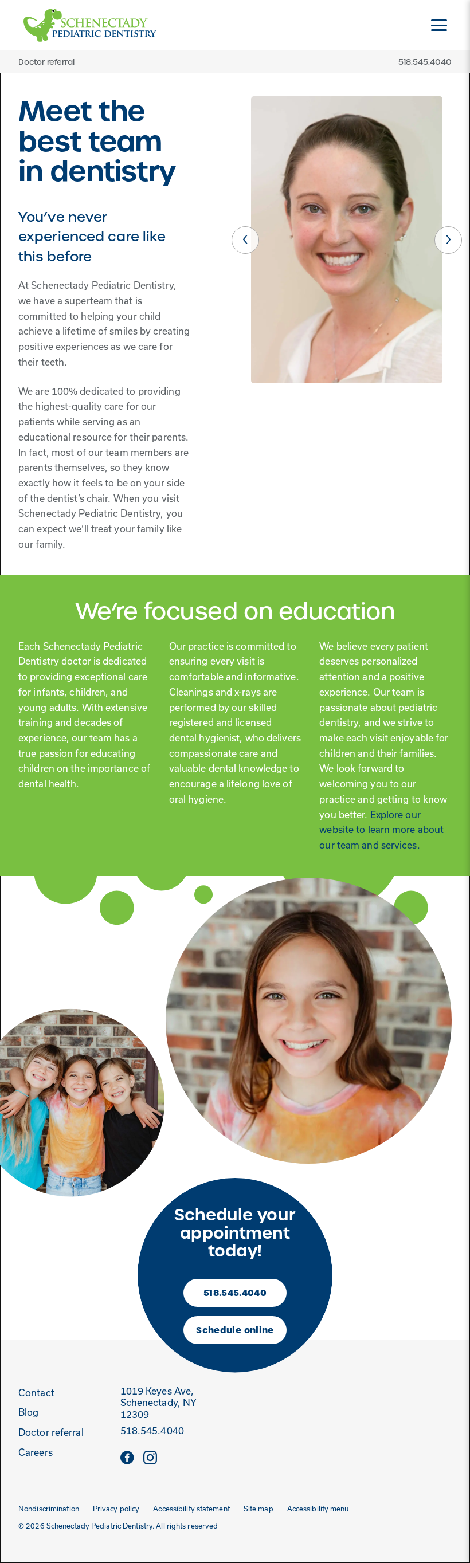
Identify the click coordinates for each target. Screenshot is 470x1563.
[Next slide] (448, 240)
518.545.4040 (235, 1293)
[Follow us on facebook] (127, 1457)
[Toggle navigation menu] (439, 25)
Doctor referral (46, 61)
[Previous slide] (245, 240)
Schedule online (234, 1330)
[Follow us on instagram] (150, 1457)
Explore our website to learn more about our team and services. (381, 830)
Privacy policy (116, 1509)
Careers (35, 1452)
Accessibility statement (191, 1509)
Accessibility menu (318, 1509)
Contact (36, 1393)
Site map (258, 1509)
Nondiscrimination (48, 1509)
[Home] (90, 25)
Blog (28, 1412)
